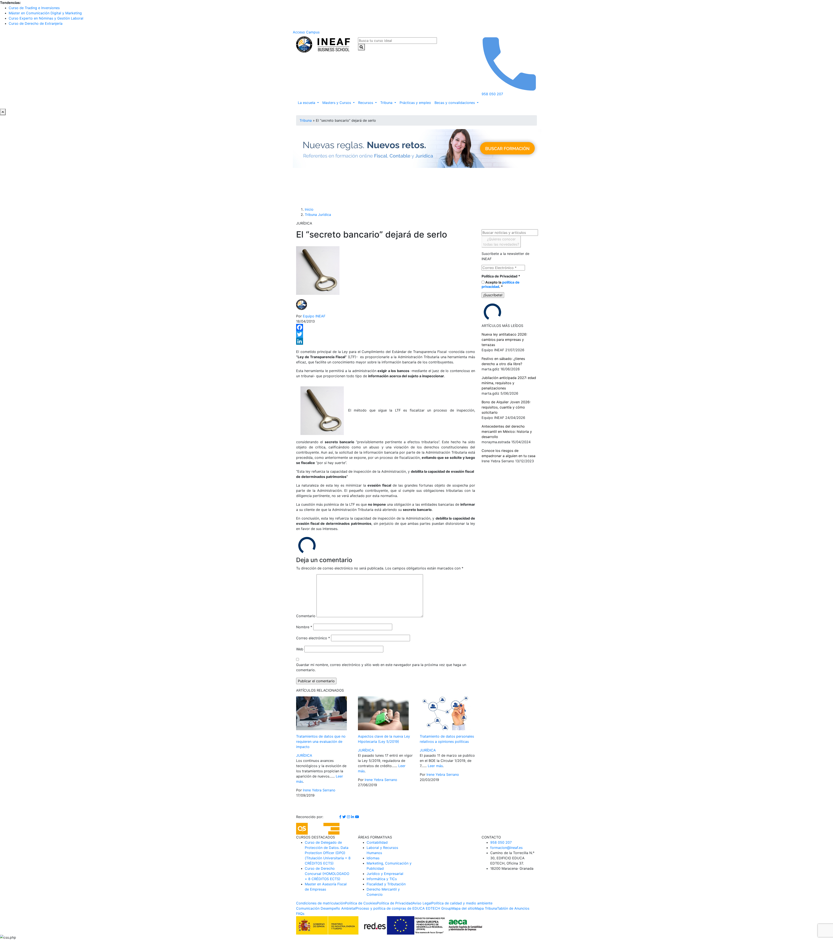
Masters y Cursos (337, 102)
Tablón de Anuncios (513, 908)
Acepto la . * (501, 284)
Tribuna (387, 102)
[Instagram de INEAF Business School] (349, 817)
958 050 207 (501, 842)
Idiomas (373, 858)
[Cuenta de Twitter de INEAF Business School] (344, 817)
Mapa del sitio (463, 908)
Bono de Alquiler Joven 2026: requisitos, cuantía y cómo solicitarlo (506, 407)
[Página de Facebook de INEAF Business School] (340, 817)
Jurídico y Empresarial (385, 873)
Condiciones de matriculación (320, 903)
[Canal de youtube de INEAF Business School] (357, 817)
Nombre (304, 627)
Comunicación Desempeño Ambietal (326, 908)
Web (299, 649)
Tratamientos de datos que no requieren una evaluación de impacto (321, 741)
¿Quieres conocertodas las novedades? (501, 241)
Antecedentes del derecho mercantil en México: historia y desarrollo (507, 431)
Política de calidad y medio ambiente (461, 903)
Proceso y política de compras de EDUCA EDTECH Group (403, 908)
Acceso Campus (306, 32)
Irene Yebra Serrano (319, 790)
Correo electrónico (313, 638)
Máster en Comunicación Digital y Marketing (45, 13)
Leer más (435, 766)
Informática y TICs (382, 879)
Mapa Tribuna (486, 908)
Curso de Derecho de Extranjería (35, 23)
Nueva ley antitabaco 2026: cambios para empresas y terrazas (504, 339)
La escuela (307, 102)
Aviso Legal (422, 903)
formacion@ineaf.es (506, 847)
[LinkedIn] (385, 341)
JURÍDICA (304, 755)
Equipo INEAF (314, 316)
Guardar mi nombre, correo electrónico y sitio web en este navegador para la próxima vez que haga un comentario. (381, 667)
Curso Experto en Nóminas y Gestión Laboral (46, 18)
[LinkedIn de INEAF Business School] (353, 817)
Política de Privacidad (501, 276)
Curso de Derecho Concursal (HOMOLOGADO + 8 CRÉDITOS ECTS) (327, 873)
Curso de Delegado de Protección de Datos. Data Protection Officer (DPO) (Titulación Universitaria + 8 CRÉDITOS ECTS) (328, 852)
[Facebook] (385, 327)
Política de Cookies (361, 903)
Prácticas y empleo (415, 102)
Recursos (366, 102)
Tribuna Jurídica (318, 214)
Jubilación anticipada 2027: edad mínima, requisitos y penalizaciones (509, 383)
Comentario (305, 616)
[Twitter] (385, 334)
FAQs (300, 913)
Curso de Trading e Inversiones (34, 8)
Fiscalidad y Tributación (386, 884)
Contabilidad (377, 842)
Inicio (309, 209)
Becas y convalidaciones (455, 102)
